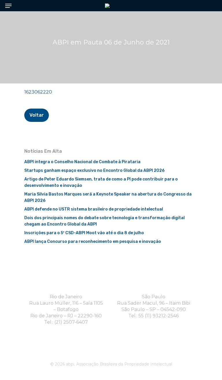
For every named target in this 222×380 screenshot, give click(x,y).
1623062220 (38, 92)
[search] (210, 5)
